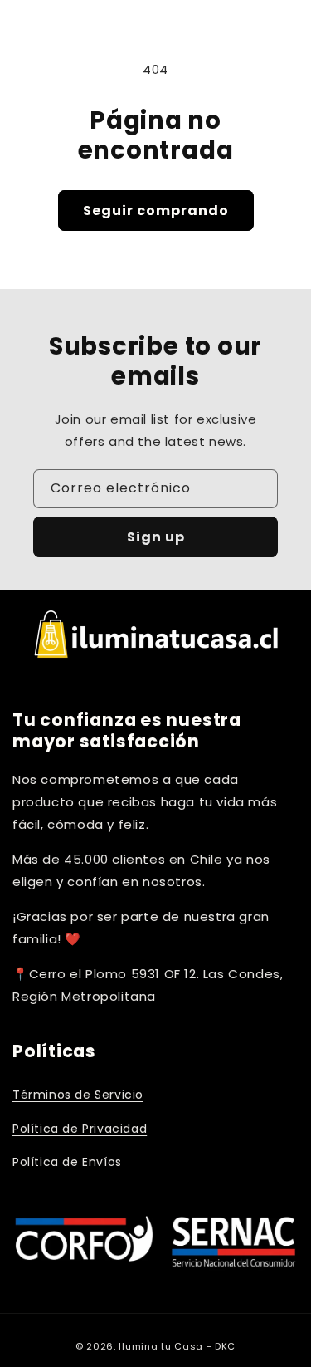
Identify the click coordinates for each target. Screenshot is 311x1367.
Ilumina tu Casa (161, 1346)
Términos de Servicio (77, 1094)
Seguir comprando (156, 210)
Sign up (156, 536)
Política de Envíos (67, 1162)
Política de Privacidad (79, 1128)
